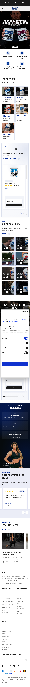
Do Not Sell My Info (7, 644)
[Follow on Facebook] (3, 666)
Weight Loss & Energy (20, 602)
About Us (4, 592)
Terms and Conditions (4, 640)
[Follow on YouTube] (14, 666)
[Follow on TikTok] (18, 666)
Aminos (19, 598)
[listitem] (8, 94)
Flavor (7, 380)
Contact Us (5, 625)
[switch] (26, 343)
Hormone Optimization (20, 607)
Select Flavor (9, 197)
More (18, 616)
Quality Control (6, 607)
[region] (15, 499)
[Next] (26, 512)
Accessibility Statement (5, 648)
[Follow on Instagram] (10, 666)
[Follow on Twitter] (6, 666)
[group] (15, 30)
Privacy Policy (5, 636)
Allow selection (15, 369)
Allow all (15, 364)
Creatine (19, 595)
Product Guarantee (7, 595)
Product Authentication (6, 611)
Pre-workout (20, 592)
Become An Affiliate (7, 604)
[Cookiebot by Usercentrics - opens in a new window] (21, 312)
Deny (15, 374)
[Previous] (23, 512)
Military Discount (6, 598)
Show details (21, 359)
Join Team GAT (6, 628)
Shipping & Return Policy (6, 632)
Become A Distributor (7, 601)
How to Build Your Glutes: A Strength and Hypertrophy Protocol (12, 555)
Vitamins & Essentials (20, 612)
